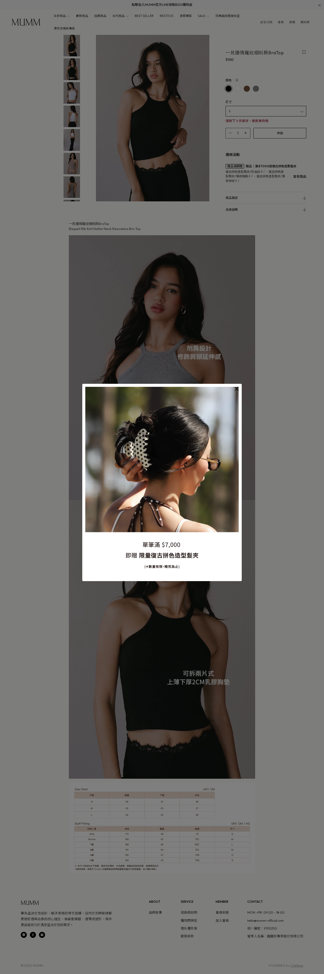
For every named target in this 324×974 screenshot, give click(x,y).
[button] (237, 389)
